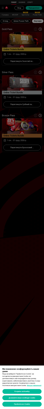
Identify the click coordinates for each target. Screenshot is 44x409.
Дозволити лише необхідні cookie (22, 398)
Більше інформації (34, 385)
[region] (22, 387)
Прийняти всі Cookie (22, 404)
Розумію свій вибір (21, 391)
